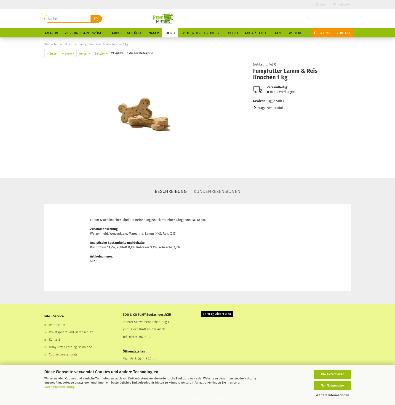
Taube (115, 33)
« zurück (68, 53)
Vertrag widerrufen (217, 314)
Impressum (57, 325)
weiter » (85, 53)
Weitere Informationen (332, 395)
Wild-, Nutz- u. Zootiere (201, 33)
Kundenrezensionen (217, 191)
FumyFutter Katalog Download (70, 347)
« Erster (52, 53)
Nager (154, 33)
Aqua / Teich (255, 33)
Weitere (295, 33)
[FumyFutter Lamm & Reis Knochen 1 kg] (145, 114)
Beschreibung (171, 191)
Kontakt (343, 33)
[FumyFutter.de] (163, 18)
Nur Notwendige (332, 385)
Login (322, 4)
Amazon (51, 33)
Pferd (233, 33)
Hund (170, 33)
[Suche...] (96, 19)
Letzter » (101, 53)
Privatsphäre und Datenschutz (71, 332)
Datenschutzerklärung (59, 387)
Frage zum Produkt (271, 108)
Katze (277, 33)
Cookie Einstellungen (64, 354)
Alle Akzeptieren (332, 374)
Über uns (322, 33)
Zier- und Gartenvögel (84, 33)
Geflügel (134, 33)
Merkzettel (343, 4)
